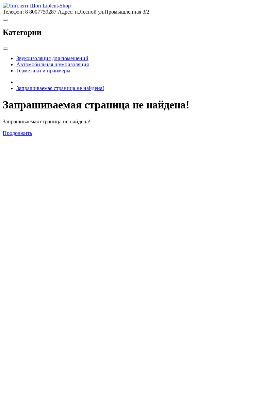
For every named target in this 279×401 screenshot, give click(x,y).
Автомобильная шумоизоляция (52, 64)
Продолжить (17, 133)
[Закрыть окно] (5, 49)
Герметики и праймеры (43, 70)
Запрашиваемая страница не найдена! (60, 88)
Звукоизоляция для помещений (52, 58)
